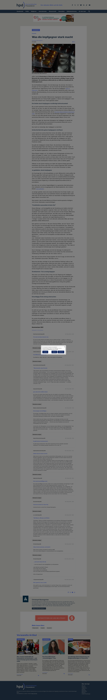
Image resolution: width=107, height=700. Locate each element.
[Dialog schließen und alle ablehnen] (64, 346)
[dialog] (53, 350)
